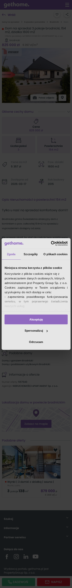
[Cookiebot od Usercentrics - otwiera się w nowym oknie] (51, 243)
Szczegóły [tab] (31, 254)
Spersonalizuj (34, 330)
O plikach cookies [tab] (55, 254)
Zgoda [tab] (11, 254)
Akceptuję (36, 319)
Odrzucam (36, 342)
